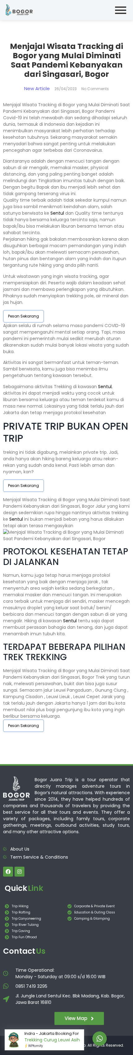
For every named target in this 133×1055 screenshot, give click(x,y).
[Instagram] (19, 872)
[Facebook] (8, 872)
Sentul (57, 213)
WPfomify (35, 1046)
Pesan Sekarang (23, 316)
